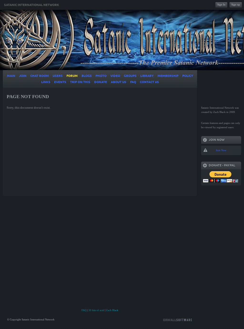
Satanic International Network (31, 5)
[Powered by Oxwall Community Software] (177, 319)
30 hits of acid (96, 310)
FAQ (83, 310)
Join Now (221, 150)
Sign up (235, 4)
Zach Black (112, 310)
